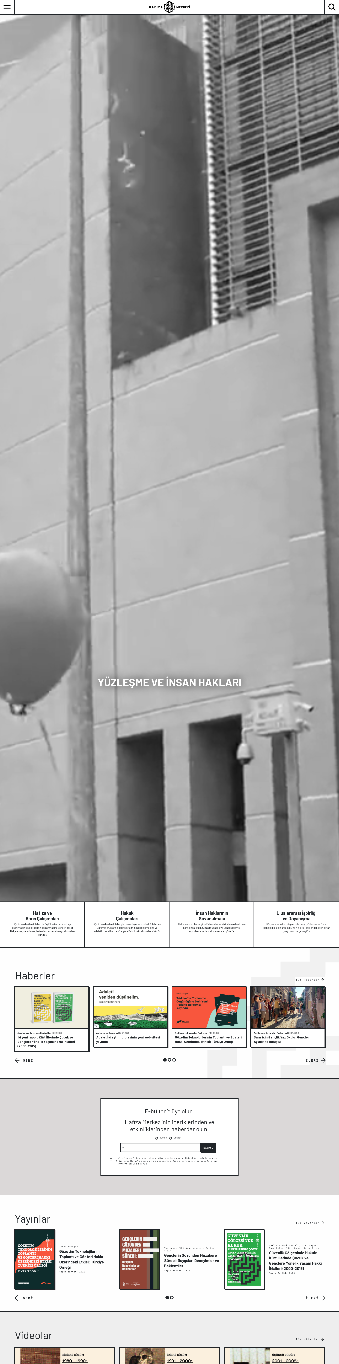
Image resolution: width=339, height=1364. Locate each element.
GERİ (28, 1060)
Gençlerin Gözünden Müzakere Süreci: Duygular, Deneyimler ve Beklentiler (191, 1260)
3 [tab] (174, 1060)
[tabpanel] (51, 1019)
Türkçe (163, 1137)
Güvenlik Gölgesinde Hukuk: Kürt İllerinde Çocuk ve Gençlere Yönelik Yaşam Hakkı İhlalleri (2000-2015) (295, 1260)
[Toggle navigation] (7, 7)
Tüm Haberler (308, 979)
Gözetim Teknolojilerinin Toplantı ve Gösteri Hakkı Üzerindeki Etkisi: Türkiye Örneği (81, 1259)
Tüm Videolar (308, 1339)
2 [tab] (169, 1060)
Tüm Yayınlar (308, 1223)
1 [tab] (165, 1060)
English (177, 1137)
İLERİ (312, 1060)
